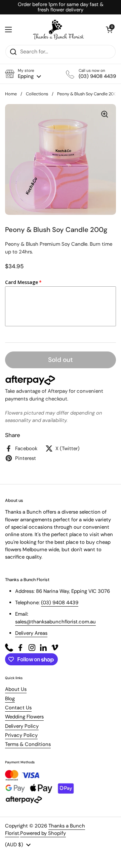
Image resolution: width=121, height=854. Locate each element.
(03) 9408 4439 (59, 602)
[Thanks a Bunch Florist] (58, 29)
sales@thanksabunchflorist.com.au (55, 621)
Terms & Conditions (28, 744)
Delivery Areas (31, 633)
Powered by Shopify (43, 833)
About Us (16, 689)
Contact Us (18, 707)
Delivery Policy (22, 726)
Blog (10, 698)
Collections (37, 94)
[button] (23, 73)
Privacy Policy (21, 735)
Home (11, 94)
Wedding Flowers (24, 716)
